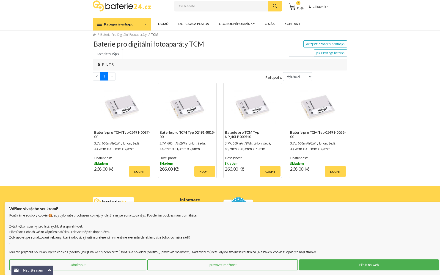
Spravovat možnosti (222, 265)
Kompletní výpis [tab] (108, 54)
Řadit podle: (273, 77)
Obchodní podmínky (237, 24)
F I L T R (107, 64)
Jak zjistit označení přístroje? (325, 44)
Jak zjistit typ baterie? (330, 53)
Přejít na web (369, 265)
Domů (163, 24)
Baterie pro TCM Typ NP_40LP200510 (242, 134)
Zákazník (319, 7)
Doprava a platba (193, 24)
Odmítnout (78, 265)
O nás (269, 24)
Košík (300, 8)
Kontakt (292, 24)
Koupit (139, 171)
